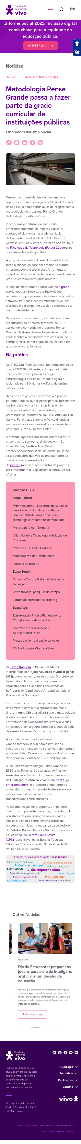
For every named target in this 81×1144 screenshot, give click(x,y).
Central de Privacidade (27, 1125)
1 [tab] (18, 1027)
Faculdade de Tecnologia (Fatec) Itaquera (39, 248)
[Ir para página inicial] (14, 9)
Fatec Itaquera (20, 667)
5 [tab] (53, 1027)
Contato (68, 1087)
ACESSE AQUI (37, 45)
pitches (15, 465)
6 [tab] (62, 1027)
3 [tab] (36, 1027)
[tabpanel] (40, 971)
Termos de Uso (46, 1125)
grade (65, 287)
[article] (40, 541)
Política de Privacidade (65, 1125)
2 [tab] (27, 1027)
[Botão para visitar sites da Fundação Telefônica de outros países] (72, 9)
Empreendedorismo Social (28, 132)
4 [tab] (44, 1027)
